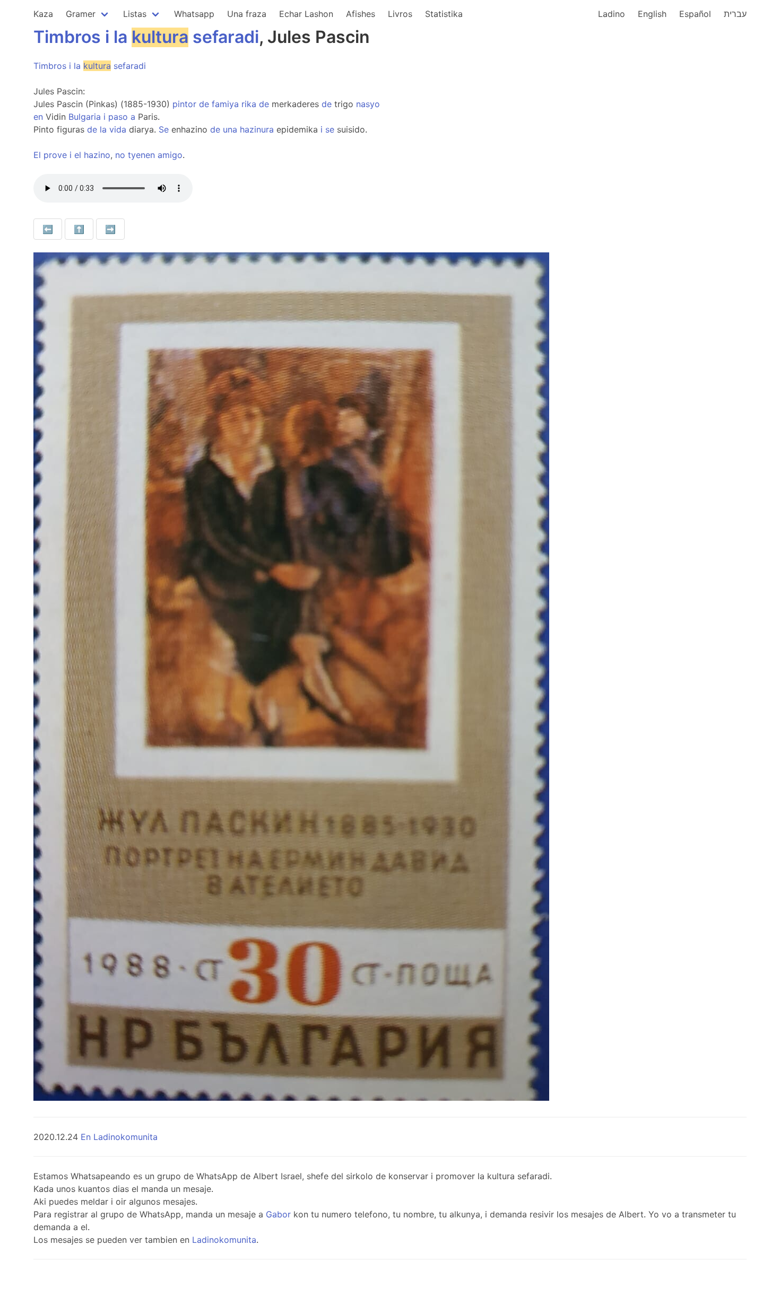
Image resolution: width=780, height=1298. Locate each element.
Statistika (444, 13)
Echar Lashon (306, 13)
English (652, 13)
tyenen (141, 155)
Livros (400, 13)
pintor (184, 104)
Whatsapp (194, 13)
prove (55, 155)
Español (695, 13)
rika (248, 104)
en (38, 116)
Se (164, 129)
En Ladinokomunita (119, 1137)
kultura (160, 37)
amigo (170, 155)
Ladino (611, 13)
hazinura (257, 129)
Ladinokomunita (224, 1239)
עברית (735, 13)
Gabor (278, 1214)
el (77, 155)
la (120, 37)
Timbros (67, 37)
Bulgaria (84, 116)
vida (117, 129)
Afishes (360, 13)
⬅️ (47, 229)
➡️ (110, 229)
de (204, 104)
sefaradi (226, 37)
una (230, 129)
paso (118, 116)
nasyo (368, 104)
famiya (225, 104)
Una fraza (246, 13)
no (120, 155)
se (329, 129)
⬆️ (79, 229)
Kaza (43, 13)
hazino (97, 155)
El (37, 155)
